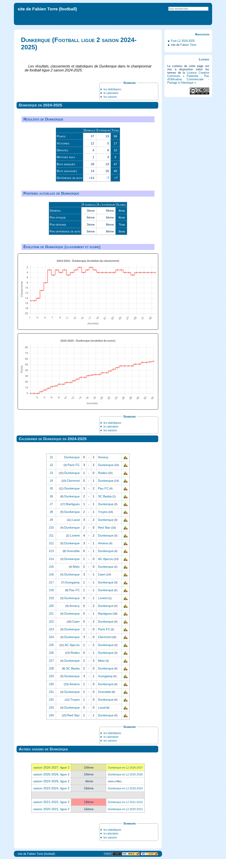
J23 (51, 629)
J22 (51, 621)
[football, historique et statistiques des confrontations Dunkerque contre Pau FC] (125, 488)
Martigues (73, 504)
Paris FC (74, 465)
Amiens (103, 543)
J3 (51, 473)
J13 (51, 551)
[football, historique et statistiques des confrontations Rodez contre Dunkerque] (125, 653)
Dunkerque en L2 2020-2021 (125, 809)
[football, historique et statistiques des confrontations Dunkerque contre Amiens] (125, 543)
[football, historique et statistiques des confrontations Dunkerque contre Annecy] (125, 457)
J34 (51, 715)
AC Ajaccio (105, 559)
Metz (76, 566)
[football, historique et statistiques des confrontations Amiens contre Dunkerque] (125, 684)
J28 (51, 668)
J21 (51, 613)
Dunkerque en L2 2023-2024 (125, 788)
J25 (51, 645)
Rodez (102, 473)
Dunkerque (72, 457)
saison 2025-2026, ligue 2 (51, 774)
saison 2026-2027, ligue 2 (51, 767)
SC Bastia (105, 496)
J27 (51, 660)
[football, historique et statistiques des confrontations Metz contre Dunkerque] (125, 567)
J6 (51, 496)
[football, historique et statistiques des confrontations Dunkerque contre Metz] (125, 660)
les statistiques (112, 89)
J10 (51, 527)
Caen (101, 574)
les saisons (110, 96)
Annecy (103, 457)
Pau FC (103, 488)
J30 (51, 684)
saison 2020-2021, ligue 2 (51, 809)
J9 (51, 520)
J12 (51, 543)
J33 (51, 707)
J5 (51, 488)
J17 (51, 582)
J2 (51, 465)
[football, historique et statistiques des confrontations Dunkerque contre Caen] (125, 574)
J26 (51, 652)
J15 (51, 566)
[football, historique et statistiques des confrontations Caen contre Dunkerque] (125, 621)
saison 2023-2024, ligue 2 (51, 788)
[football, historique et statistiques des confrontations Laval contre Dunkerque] (125, 520)
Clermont (73, 480)
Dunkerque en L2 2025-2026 (125, 774)
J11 (51, 535)
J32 (51, 699)
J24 (51, 637)
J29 (51, 676)
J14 (51, 559)
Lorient (75, 535)
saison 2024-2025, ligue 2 (51, 781)
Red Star (104, 527)
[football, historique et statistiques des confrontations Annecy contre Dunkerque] (125, 606)
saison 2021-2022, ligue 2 (51, 802)
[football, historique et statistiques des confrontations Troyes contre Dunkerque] (125, 700)
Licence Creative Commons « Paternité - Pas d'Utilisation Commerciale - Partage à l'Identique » (188, 77)
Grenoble (73, 551)
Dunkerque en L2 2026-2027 (125, 767)
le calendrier (111, 93)
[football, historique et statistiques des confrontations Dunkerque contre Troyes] (125, 512)
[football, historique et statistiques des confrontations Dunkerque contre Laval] (125, 707)
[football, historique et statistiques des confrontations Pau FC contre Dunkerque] (125, 590)
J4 (51, 480)
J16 (51, 574)
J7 (51, 504)
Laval (76, 520)
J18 (51, 590)
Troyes (102, 512)
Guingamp (72, 582)
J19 (51, 598)
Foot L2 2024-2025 (183, 40)
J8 (51, 512)
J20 (51, 606)
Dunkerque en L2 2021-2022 (125, 802)
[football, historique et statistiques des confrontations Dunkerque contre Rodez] (125, 473)
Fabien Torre (188, 44)
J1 (51, 457)
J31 (51, 692)
